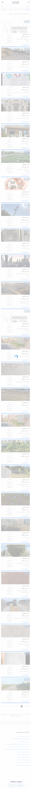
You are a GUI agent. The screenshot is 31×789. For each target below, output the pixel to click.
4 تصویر (27, 283)
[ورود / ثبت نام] (2, 2)
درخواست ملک (11, 785)
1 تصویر (27, 21)
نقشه (18, 785)
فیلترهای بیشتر (4, 9)
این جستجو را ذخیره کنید (24, 714)
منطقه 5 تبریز (20, 17)
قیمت (16, 9)
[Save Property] (3, 22)
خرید (29, 17)
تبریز (25, 17)
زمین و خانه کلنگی (21, 10)
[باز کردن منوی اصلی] (28, 2)
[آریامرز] (15, 2)
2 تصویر (27, 545)
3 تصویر (27, 467)
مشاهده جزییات (25, 45)
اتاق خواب (10, 9)
